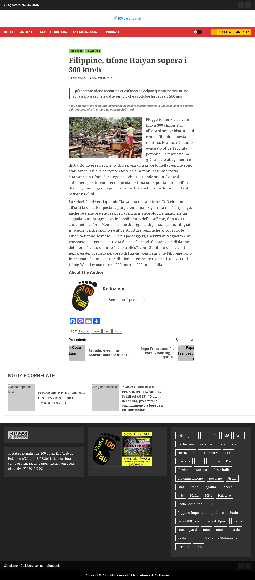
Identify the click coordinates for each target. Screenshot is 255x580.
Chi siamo (11, 566)
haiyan (96, 331)
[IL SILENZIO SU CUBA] (21, 397)
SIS (195, 538)
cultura (214, 461)
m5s (181, 495)
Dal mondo (76, 51)
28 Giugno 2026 (50, 403)
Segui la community (234, 32)
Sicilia (182, 538)
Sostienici (54, 566)
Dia (228, 461)
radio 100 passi (189, 521)
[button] (206, 32)
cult (199, 461)
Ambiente (27, 32)
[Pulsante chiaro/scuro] (198, 32)
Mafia (194, 495)
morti (107, 331)
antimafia (210, 435)
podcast (113, 32)
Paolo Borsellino (190, 504)
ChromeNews (140, 575)
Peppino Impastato (192, 512)
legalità (210, 487)
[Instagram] (248, 5)
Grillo (232, 478)
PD (210, 504)
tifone (117, 331)
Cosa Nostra (209, 453)
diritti (9, 32)
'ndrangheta (187, 435)
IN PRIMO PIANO (67, 393)
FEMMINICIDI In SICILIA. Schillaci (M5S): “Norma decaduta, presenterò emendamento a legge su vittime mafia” (142, 401)
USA (198, 547)
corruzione (186, 453)
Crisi (228, 453)
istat (181, 487)
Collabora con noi (32, 566)
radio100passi (217, 521)
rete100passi (187, 530)
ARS (227, 435)
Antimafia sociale (86, 32)
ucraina (183, 547)
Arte (239, 435)
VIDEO (82, 393)
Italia (194, 487)
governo (215, 478)
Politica (140, 387)
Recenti (149, 387)
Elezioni (184, 470)
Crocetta (184, 461)
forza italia (221, 470)
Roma (220, 530)
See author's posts (123, 300)
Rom (206, 530)
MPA (208, 495)
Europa (201, 470)
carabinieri (227, 444)
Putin (234, 512)
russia (235, 530)
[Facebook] (241, 5)
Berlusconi (186, 444)
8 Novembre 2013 (101, 78)
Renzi (238, 521)
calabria (206, 444)
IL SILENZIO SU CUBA (56, 398)
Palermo (224, 495)
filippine (84, 331)
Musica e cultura (53, 32)
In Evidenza (93, 51)
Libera (227, 487)
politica (218, 512)
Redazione (78, 78)
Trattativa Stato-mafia (221, 538)
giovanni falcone (190, 478)
